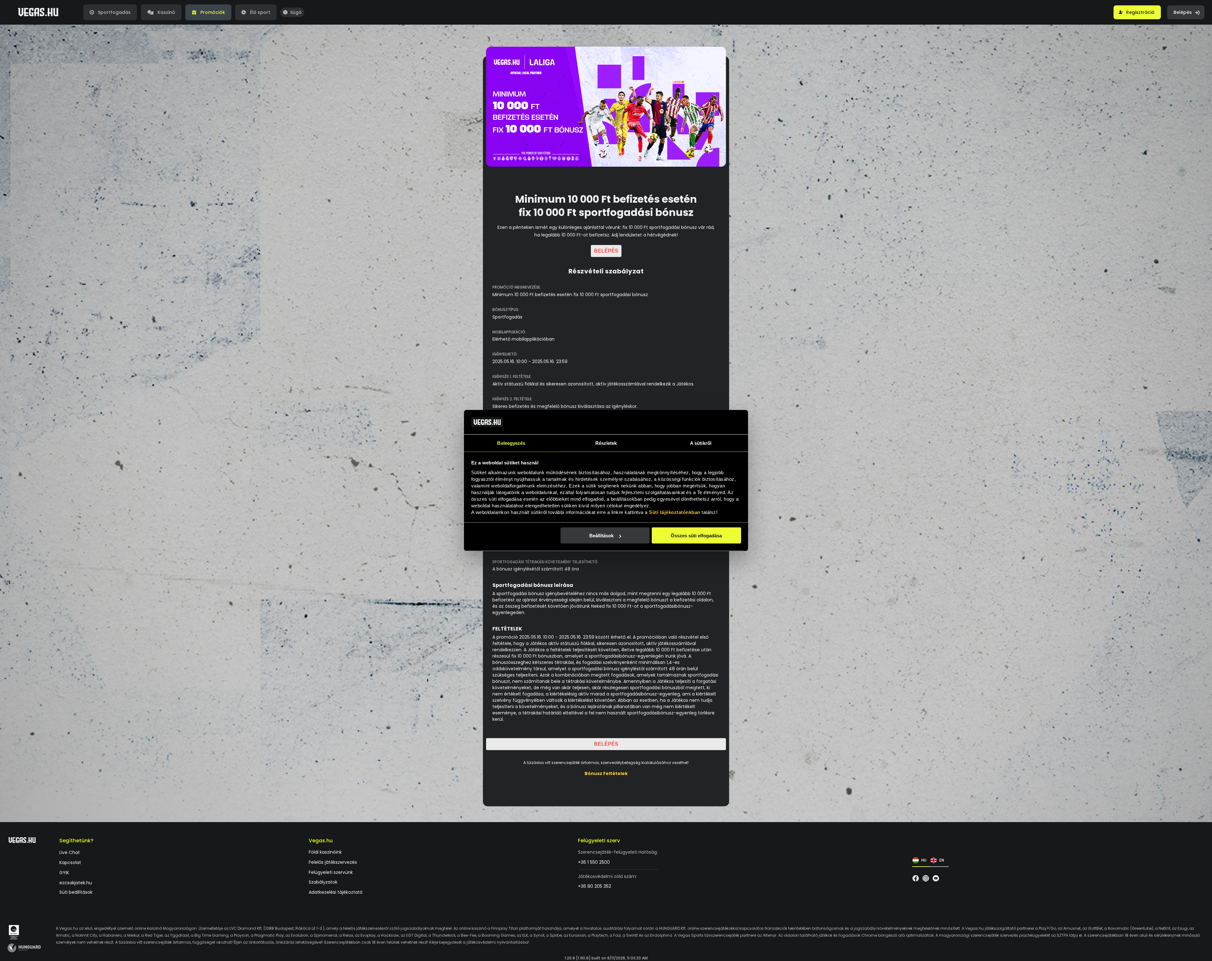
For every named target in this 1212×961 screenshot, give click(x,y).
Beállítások (601, 535)
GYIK (64, 873)
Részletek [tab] (606, 442)
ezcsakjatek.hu (75, 883)
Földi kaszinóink (325, 853)
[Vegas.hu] (38, 12)
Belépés (606, 251)
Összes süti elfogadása (696, 535)
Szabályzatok (323, 882)
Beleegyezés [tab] (511, 442)
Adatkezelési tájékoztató (336, 892)
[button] (1137, 12)
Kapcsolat (70, 863)
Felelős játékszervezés (333, 862)
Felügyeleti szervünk (331, 872)
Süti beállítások (75, 892)
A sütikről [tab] (700, 442)
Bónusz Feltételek (606, 773)
